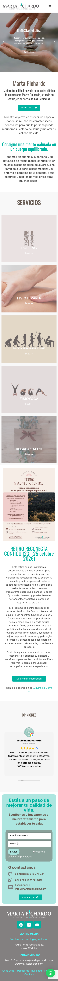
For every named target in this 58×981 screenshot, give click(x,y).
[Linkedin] (29, 925)
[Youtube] (37, 925)
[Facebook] (21, 925)
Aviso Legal (8, 970)
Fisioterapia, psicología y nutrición (29, 939)
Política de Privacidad (29, 970)
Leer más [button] (34, 770)
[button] (50, 6)
